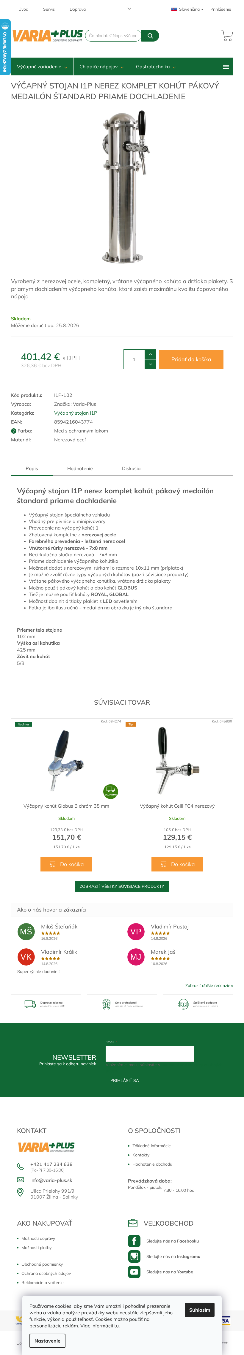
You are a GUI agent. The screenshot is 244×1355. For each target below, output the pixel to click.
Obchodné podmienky (42, 1264)
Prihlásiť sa (124, 1080)
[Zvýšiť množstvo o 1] (150, 354)
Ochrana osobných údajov (46, 1273)
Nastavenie (47, 1341)
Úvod (23, 9)
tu (116, 1326)
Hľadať (150, 36)
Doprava (78, 9)
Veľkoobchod (169, 1223)
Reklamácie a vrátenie (42, 1282)
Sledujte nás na (172, 1241)
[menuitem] (42, 66)
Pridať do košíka (191, 359)
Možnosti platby (36, 1247)
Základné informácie (151, 1145)
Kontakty (140, 1155)
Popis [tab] (32, 468)
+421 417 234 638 (51, 1164)
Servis (49, 9)
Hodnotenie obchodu (152, 1164)
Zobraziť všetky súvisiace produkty (122, 886)
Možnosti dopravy (38, 1238)
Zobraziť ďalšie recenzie (207, 985)
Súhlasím (199, 1310)
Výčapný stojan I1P (75, 413)
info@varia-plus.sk (51, 1180)
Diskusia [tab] (131, 468)
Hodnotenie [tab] (80, 468)
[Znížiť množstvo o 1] (150, 364)
